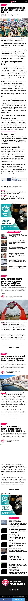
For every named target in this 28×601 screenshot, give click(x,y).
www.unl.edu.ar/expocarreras (8, 130)
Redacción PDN (10, 297)
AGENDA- (3, 322)
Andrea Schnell (10, 15)
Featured (12, 187)
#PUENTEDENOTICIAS (16, 186)
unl (16, 187)
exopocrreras (5, 187)
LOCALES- (3, 393)
